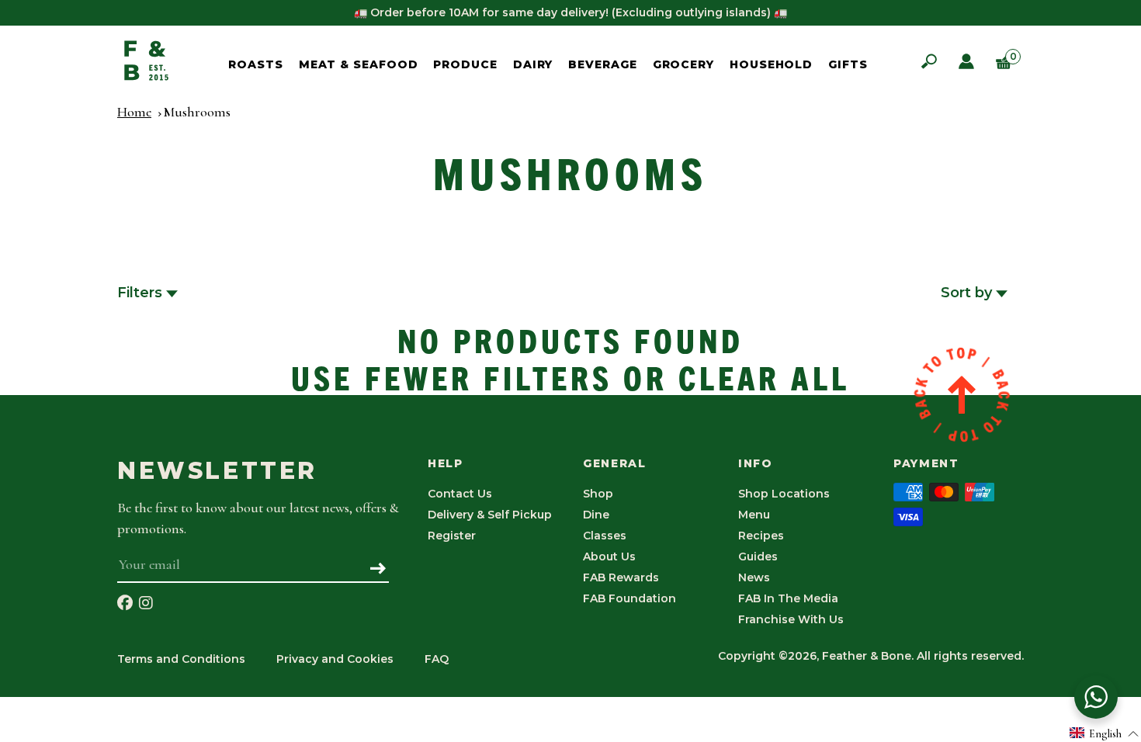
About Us (609, 556)
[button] (1104, 733)
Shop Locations (784, 494)
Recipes (761, 536)
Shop (598, 494)
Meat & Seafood (358, 64)
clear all (763, 376)
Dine (596, 515)
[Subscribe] (378, 570)
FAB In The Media (788, 598)
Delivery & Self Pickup (490, 515)
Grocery (683, 64)
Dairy (533, 64)
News (754, 577)
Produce (465, 64)
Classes (604, 536)
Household (771, 64)
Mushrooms (197, 111)
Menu (754, 515)
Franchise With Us (791, 619)
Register (452, 536)
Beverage (602, 64)
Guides (758, 556)
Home (134, 111)
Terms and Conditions (181, 659)
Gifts (848, 64)
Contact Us (460, 494)
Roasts (255, 64)
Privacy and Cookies (335, 659)
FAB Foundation (629, 598)
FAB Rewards (621, 577)
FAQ (437, 659)
